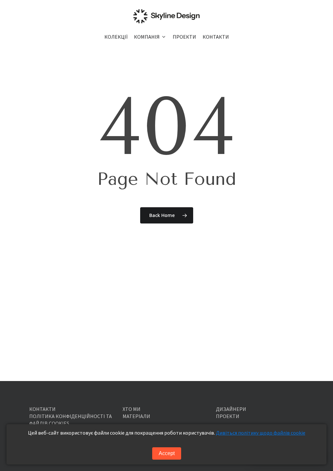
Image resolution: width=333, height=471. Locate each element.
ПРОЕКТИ (227, 416)
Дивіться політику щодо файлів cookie (260, 432)
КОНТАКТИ (42, 409)
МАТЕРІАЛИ (136, 416)
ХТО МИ (131, 409)
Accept (167, 453)
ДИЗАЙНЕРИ (231, 409)
